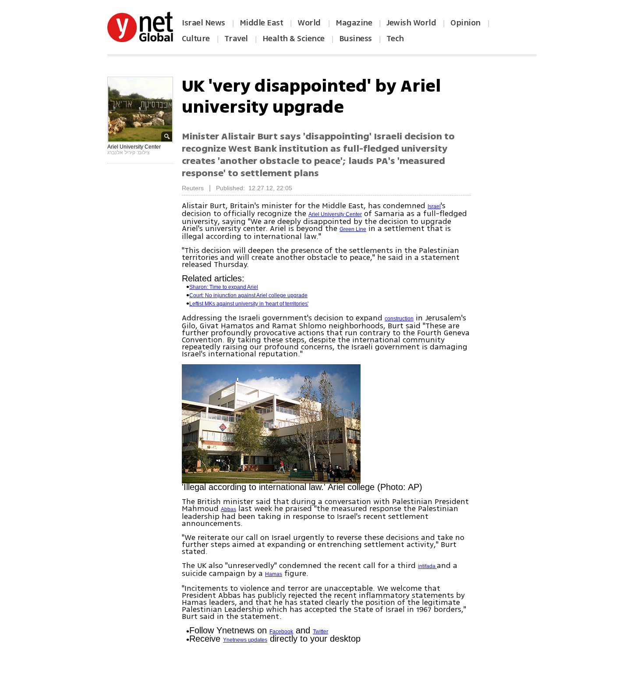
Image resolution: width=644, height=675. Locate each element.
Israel (434, 206)
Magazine (354, 23)
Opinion (465, 23)
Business (355, 38)
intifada (427, 566)
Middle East (261, 23)
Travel (236, 38)
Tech (395, 38)
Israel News (203, 23)
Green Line (353, 229)
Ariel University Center (335, 214)
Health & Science (293, 38)
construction (399, 319)
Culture (196, 38)
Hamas (273, 574)
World (309, 23)
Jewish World (411, 23)
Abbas (228, 509)
